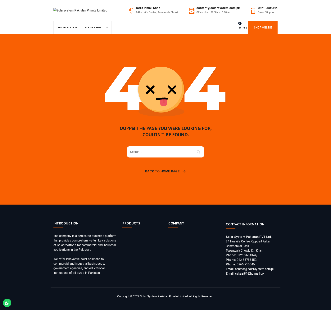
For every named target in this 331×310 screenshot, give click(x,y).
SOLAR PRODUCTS (96, 27)
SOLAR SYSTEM (67, 27)
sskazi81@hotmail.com (250, 273)
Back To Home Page (162, 171)
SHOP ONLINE (263, 27)
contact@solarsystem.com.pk (254, 269)
